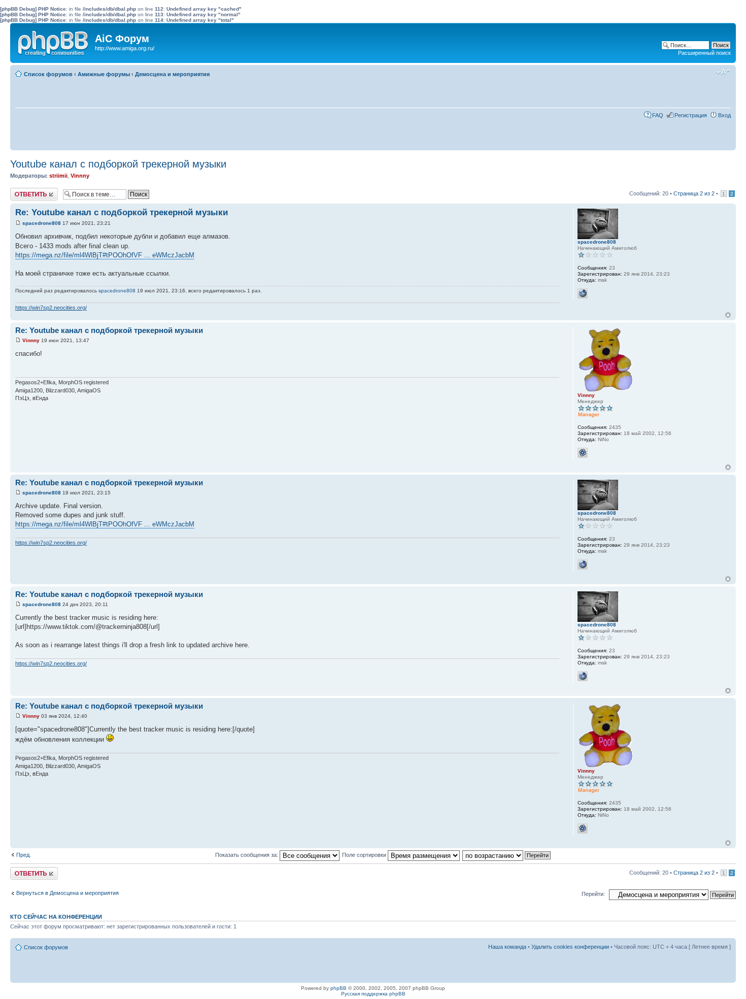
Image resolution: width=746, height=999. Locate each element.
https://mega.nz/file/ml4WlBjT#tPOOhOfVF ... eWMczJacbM (104, 255)
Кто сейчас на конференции (56, 917)
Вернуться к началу (728, 315)
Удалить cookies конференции (570, 947)
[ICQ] (583, 453)
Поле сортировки (365, 855)
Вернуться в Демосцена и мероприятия (67, 893)
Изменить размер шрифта (723, 72)
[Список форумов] (54, 41)
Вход (724, 115)
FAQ (657, 115)
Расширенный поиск (704, 53)
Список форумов (48, 74)
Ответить (22, 191)
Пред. (23, 855)
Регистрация (690, 115)
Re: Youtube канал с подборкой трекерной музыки (121, 212)
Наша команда (507, 947)
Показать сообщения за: (247, 855)
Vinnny (80, 176)
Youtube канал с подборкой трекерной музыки (118, 164)
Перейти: (593, 894)
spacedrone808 (41, 223)
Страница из (694, 193)
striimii (58, 176)
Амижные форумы (104, 74)
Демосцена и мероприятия (172, 74)
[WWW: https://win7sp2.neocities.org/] (583, 293)
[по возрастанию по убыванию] (507, 855)
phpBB (338, 988)
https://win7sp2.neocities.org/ (51, 308)
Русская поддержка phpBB (373, 993)
